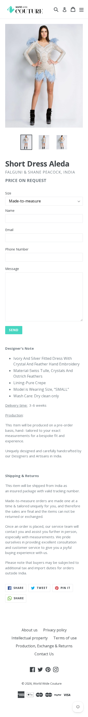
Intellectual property (29, 638)
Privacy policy (55, 630)
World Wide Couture (47, 683)
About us (30, 630)
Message (12, 268)
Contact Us (44, 653)
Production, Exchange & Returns (44, 646)
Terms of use (65, 638)
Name (10, 210)
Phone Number (16, 249)
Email (9, 230)
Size (8, 193)
